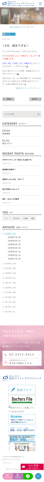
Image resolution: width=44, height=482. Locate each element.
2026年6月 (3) (14, 241)
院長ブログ (18, 27)
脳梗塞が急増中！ (9, 169)
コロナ (6, 218)
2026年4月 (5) (14, 248)
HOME (11, 27)
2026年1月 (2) (14, 259)
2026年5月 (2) (14, 244)
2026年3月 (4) (14, 251)
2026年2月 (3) (14, 255)
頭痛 (32, 218)
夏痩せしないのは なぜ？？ (13, 179)
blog (8, 34)
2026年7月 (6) (14, 237)
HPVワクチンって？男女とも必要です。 (17, 160)
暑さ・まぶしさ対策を (10, 199)
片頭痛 (25, 218)
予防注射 (15, 218)
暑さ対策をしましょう (10, 189)
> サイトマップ (6, 463)
